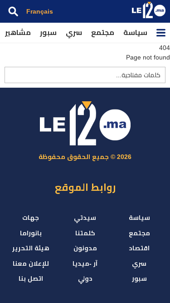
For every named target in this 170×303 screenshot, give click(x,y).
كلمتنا (85, 233)
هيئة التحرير (30, 248)
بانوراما (31, 233)
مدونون (85, 248)
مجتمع (102, 32)
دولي (85, 278)
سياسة (135, 32)
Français (39, 11)
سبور (48, 32)
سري (74, 32)
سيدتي (85, 217)
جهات (30, 217)
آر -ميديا (85, 263)
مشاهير (18, 32)
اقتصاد (139, 248)
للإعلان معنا (31, 263)
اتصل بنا (31, 278)
